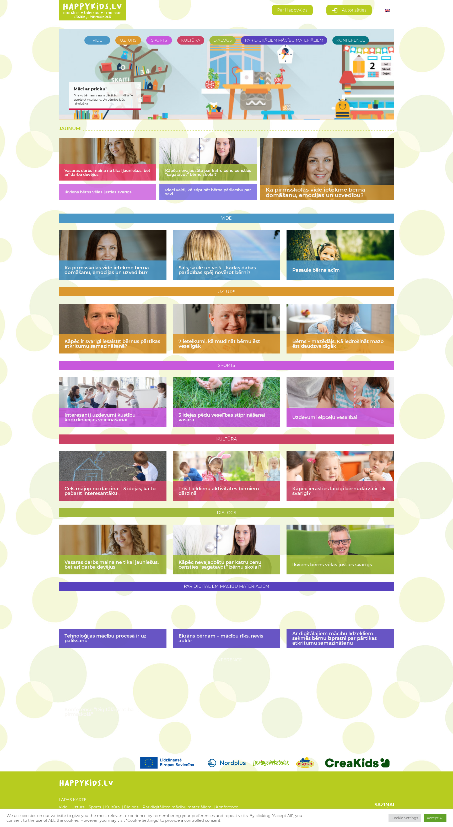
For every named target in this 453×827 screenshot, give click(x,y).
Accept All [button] (435, 818)
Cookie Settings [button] (405, 818)
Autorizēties (353, 10)
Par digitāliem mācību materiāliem (178, 806)
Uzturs (78, 806)
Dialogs (131, 806)
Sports (95, 806)
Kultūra (113, 806)
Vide (63, 806)
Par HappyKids (292, 10)
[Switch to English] (387, 10)
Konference (227, 806)
